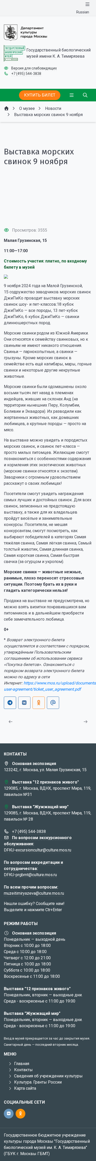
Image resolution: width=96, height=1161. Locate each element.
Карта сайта (25, 1088)
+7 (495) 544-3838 (26, 74)
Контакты (23, 1069)
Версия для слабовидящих (34, 68)
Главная (21, 1063)
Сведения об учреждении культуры (48, 1076)
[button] (48, 214)
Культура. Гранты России (38, 1082)
